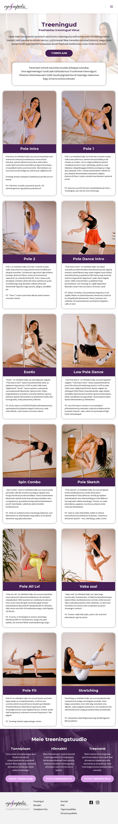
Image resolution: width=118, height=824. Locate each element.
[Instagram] (98, 802)
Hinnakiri (37, 805)
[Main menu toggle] (111, 6)
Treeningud (38, 801)
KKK (62, 805)
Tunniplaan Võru (40, 809)
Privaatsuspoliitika (69, 813)
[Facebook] (91, 802)
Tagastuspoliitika (68, 809)
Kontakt (64, 801)
